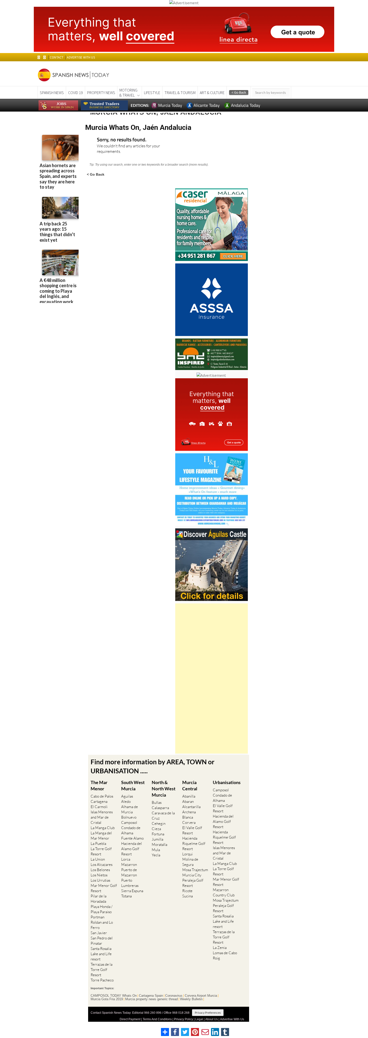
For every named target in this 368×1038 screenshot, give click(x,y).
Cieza (156, 828)
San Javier (99, 932)
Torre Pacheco (102, 980)
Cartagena (99, 801)
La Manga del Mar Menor (101, 836)
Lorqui (187, 854)
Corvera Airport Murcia (201, 995)
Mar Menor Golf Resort (104, 888)
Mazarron (129, 864)
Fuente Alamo (132, 838)
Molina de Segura (190, 862)
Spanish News (52, 92)
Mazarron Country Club (224, 892)
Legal (199, 1019)
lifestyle (152, 92)
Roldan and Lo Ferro (102, 925)
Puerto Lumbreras (129, 883)
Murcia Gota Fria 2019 (107, 999)
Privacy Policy (183, 1019)
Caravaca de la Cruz (163, 816)
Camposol (129, 822)
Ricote (187, 890)
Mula (156, 849)
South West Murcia (133, 785)
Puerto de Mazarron (129, 872)
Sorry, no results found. (121, 140)
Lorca (125, 859)
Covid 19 (75, 92)
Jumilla (157, 839)
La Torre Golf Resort (101, 851)
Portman (97, 917)
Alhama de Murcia (129, 809)
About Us (211, 1019)
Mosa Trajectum (195, 869)
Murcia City (191, 875)
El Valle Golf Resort (192, 830)
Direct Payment (130, 1019)
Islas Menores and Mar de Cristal (102, 817)
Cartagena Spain (151, 995)
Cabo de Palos (102, 796)
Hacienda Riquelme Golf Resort (193, 843)
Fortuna (158, 834)
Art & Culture (212, 92)
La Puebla (98, 843)
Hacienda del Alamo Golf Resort (131, 848)
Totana (126, 896)
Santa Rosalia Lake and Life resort (101, 953)
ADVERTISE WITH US (81, 57)
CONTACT (56, 57)
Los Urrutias (100, 880)
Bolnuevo (128, 817)
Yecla (156, 855)
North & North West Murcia (163, 789)
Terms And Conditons (157, 1019)
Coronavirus (173, 995)
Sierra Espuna (132, 890)
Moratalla (159, 844)
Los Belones (100, 869)
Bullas (156, 802)
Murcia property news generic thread (151, 999)
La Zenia (220, 947)
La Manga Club (103, 827)
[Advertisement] (211, 678)
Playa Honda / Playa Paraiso (101, 909)
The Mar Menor (99, 785)
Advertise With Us (232, 1019)
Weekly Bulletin (191, 999)
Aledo (126, 801)
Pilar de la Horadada (98, 899)
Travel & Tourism (180, 92)
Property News (101, 92)
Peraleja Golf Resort (192, 883)
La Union (98, 859)
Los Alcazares (101, 864)
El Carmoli (99, 806)
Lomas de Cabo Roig (225, 955)
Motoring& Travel (128, 93)
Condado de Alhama (130, 830)
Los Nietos (99, 875)
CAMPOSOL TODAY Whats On (114, 995)
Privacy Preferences (208, 1012)
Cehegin (158, 823)
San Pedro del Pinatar (102, 941)
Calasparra (160, 807)
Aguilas (127, 796)
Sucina (187, 896)
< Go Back (95, 174)
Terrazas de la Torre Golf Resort (101, 969)
